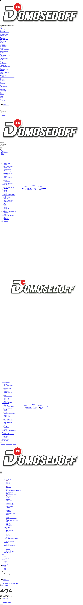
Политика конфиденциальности (6, 602)
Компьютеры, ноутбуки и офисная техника (12, 520)
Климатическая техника (9, 506)
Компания (5, 560)
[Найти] (1, 27)
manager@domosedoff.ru (4, 113)
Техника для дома (8, 496)
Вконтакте (3, 115)
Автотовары (7, 543)
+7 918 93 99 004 (3, 100)
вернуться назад (2, 594)
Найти (1, 604)
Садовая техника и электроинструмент (11, 546)
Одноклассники (4, 587)
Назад (7, 480)
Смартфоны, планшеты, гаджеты (10, 513)
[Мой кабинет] (0, 443)
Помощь (5, 556)
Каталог (5, 478)
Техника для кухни (8, 487)
